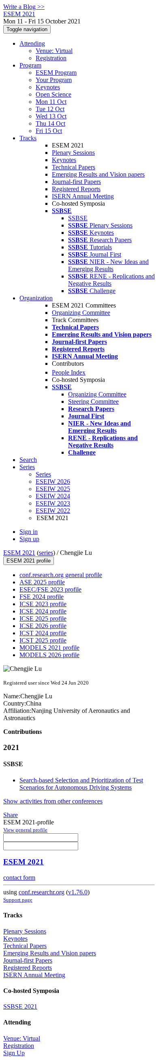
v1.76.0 (78, 892)
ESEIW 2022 (53, 510)
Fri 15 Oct (49, 130)
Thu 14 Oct (50, 123)
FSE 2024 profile (41, 596)
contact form (19, 877)
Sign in (28, 531)
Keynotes (48, 87)
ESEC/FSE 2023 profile (50, 589)
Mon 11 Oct (51, 101)
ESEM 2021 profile (28, 561)
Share (10, 814)
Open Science (53, 94)
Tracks (27, 138)
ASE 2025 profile (42, 582)
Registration (51, 58)
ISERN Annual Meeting (83, 196)
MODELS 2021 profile (49, 647)
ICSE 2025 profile (42, 618)
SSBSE (78, 218)
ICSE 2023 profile (42, 604)
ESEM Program (56, 72)
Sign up (29, 538)
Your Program (54, 79)
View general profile (25, 830)
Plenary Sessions (73, 152)
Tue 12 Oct (50, 108)
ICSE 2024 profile (42, 611)
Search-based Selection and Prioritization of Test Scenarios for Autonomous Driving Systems (81, 784)
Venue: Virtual (54, 50)
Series (43, 474)
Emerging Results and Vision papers (98, 174)
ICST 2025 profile (42, 640)
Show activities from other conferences (52, 801)
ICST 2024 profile (42, 633)
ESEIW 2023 (53, 503)
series (46, 552)
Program (30, 65)
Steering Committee (93, 401)
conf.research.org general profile (60, 574)
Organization (36, 298)
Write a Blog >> (24, 6)
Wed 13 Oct (51, 116)
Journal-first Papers (76, 181)
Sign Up (14, 1052)
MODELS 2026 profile (49, 654)
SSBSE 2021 (20, 1006)
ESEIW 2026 (53, 481)
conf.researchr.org (41, 892)
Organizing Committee (81, 312)
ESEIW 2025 (53, 488)
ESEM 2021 (19, 552)
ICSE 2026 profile (42, 625)
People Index (68, 372)
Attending (32, 43)
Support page (17, 900)
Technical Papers (73, 167)
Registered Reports (76, 188)
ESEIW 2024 (53, 496)
